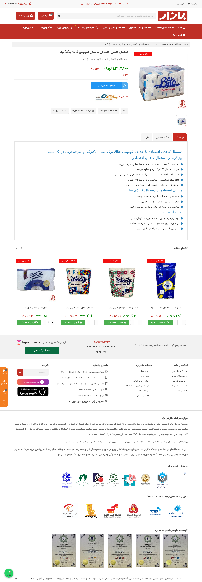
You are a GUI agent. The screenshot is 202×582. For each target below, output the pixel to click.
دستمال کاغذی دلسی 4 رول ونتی (79, 307)
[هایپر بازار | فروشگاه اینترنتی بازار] (173, 16)
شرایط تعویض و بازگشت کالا (137, 386)
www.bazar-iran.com (23, 578)
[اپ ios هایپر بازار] (33, 391)
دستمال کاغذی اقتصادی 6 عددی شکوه (167, 307)
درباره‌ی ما (26, 28)
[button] (22, 248)
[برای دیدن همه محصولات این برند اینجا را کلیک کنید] (106, 97)
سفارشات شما (179, 391)
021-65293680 (92, 347)
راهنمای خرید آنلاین (141, 381)
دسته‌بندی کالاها (164, 28)
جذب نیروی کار (143, 396)
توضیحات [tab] (180, 137)
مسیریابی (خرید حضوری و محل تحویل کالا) (85, 401)
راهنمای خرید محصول (138, 28)
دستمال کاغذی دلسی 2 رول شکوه (35, 307)
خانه (180, 28)
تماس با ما (177, 35)
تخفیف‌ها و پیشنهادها (85, 27)
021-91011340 (101, 352)
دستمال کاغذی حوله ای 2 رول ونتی (123, 307)
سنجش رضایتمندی (42, 350)
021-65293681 (109, 347)
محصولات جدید (178, 376)
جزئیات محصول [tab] (162, 137)
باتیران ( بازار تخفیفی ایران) (187, 4)
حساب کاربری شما (177, 386)
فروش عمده (43, 28)
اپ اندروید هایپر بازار (31, 382)
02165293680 (12, 3)
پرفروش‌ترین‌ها (62, 28)
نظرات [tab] (146, 137)
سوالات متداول (143, 391)
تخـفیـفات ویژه (178, 371)
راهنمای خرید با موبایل (112, 28)
